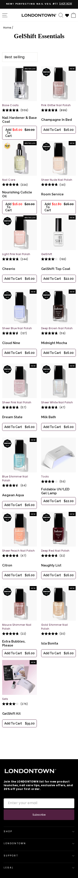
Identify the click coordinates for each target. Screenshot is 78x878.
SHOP (8, 831)
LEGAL (9, 867)
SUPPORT (11, 855)
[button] (19, 133)
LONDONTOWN (15, 843)
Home (7, 27)
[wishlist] (67, 15)
